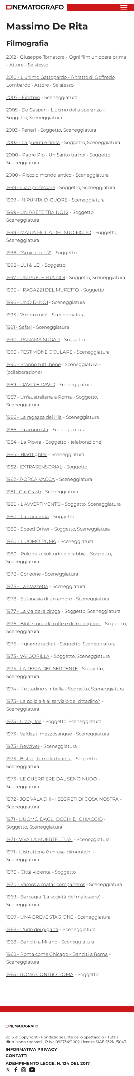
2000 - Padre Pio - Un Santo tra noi (45, 155)
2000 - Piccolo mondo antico (38, 175)
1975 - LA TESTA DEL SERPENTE (42, 668)
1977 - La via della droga (33, 611)
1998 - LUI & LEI (23, 265)
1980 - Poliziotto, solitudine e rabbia (46, 554)
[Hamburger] (123, 7)
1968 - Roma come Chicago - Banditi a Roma (57, 954)
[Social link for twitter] (8, 1069)
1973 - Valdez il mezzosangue (39, 734)
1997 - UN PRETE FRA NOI (35, 277)
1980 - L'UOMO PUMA (31, 541)
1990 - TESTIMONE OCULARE (39, 352)
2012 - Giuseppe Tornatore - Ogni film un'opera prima (66, 57)
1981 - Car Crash (23, 492)
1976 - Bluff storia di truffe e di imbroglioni (53, 623)
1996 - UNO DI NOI (27, 302)
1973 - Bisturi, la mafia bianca (38, 759)
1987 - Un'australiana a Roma (39, 397)
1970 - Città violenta (28, 872)
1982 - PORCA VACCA (30, 479)
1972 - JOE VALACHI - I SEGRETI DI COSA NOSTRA (62, 799)
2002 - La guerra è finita (33, 142)
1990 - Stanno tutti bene (33, 364)
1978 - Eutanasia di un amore (39, 599)
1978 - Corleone (23, 574)
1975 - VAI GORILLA (28, 656)
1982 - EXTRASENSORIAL (34, 467)
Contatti (16, 1055)
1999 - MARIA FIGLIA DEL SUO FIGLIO (48, 232)
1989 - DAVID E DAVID (30, 384)
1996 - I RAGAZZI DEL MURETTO (42, 290)
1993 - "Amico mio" (26, 315)
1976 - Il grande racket (30, 644)
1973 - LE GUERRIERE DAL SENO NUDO (51, 779)
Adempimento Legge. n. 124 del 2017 (48, 1063)
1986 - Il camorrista (27, 429)
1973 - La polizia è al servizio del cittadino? (53, 701)
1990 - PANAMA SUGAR (33, 339)
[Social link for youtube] (32, 1069)
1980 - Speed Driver (28, 529)
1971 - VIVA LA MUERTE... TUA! (39, 839)
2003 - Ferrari (21, 130)
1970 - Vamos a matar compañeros (45, 884)
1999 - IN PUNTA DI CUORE (36, 200)
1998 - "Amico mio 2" (28, 252)
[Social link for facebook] (15, 1069)
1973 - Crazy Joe (23, 721)
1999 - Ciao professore (30, 187)
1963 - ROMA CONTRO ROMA (40, 974)
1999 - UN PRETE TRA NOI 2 (37, 212)
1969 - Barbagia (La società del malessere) (53, 897)
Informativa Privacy (31, 1049)
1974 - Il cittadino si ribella (35, 689)
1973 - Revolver (23, 746)
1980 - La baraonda (27, 516)
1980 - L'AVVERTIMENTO (33, 504)
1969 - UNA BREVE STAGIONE (39, 917)
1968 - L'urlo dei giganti (32, 929)
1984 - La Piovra (23, 442)
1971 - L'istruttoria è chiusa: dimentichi (49, 852)
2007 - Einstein (23, 97)
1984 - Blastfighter (26, 454)
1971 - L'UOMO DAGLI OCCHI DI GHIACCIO (54, 819)
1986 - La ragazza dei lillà (34, 417)
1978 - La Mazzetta (27, 586)
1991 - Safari (19, 327)
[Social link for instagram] (23, 1069)
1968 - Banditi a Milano (31, 942)
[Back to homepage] (22, 1026)
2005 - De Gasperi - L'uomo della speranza (54, 110)
